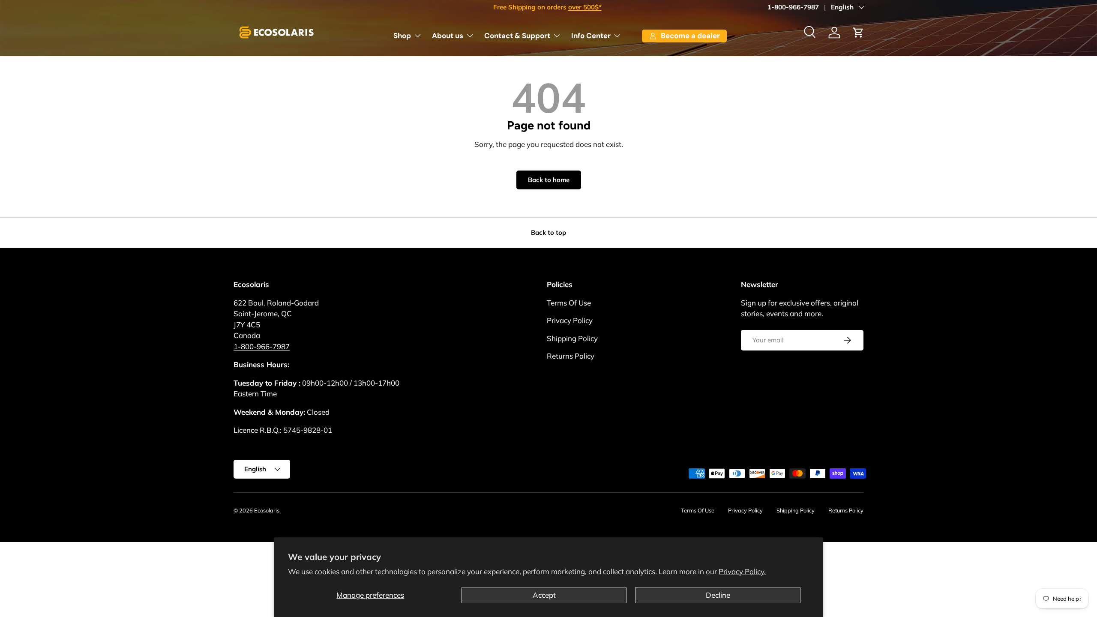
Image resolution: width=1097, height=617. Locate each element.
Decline (718, 594)
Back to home (548, 180)
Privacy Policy (570, 320)
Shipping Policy (572, 338)
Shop (402, 35)
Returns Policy (570, 355)
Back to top (548, 232)
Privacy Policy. (742, 571)
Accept (544, 594)
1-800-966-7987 (793, 7)
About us (447, 35)
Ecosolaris (266, 510)
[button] (858, 32)
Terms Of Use (569, 302)
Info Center (591, 35)
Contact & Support (517, 35)
